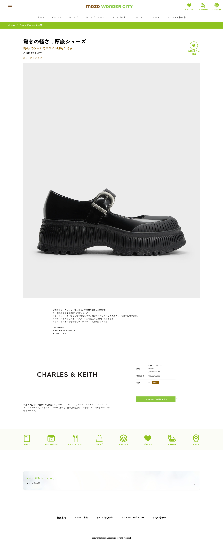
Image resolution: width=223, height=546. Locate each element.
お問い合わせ (159, 517)
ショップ (73, 17)
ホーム (40, 17)
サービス (138, 17)
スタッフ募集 (81, 517)
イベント (56, 17)
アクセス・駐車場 (176, 17)
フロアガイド (119, 17)
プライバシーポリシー (132, 517)
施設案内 (61, 517)
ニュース (154, 17)
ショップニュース (95, 17)
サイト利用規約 (105, 517)
